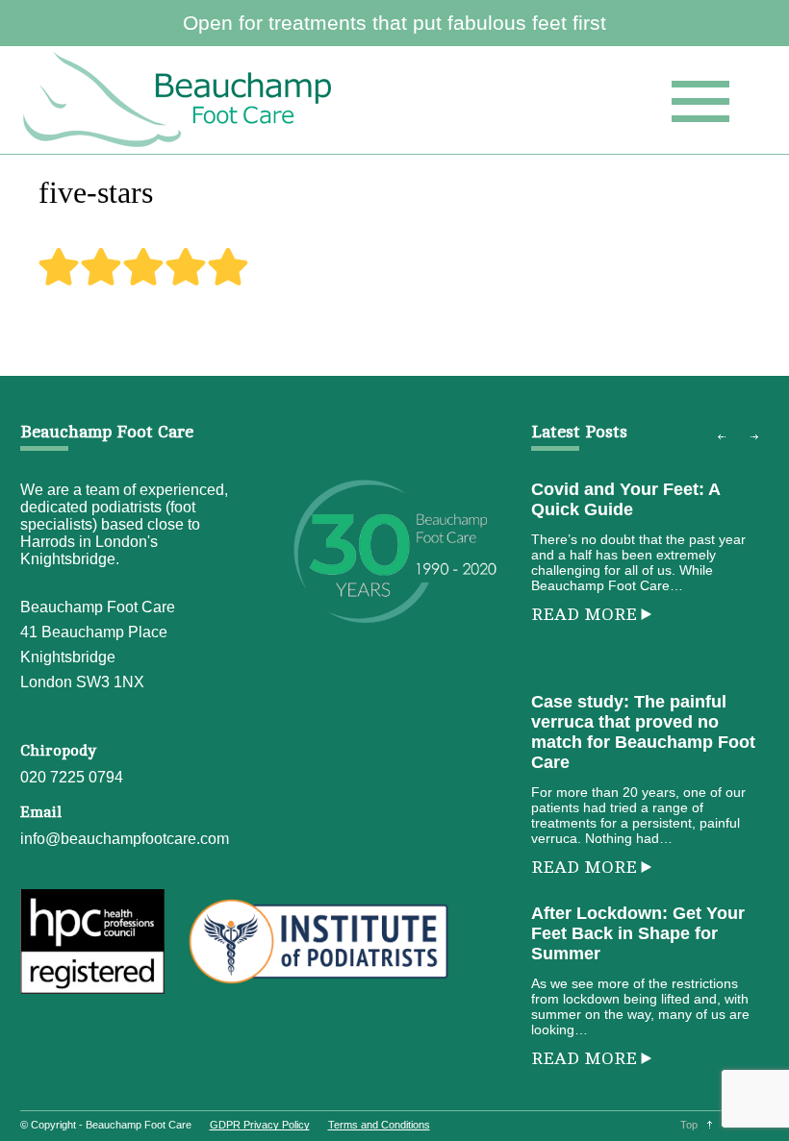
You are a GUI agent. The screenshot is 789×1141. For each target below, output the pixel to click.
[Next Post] (754, 436)
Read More (584, 614)
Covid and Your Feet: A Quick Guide (625, 499)
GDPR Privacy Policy (260, 1124)
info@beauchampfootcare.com (124, 839)
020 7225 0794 (71, 777)
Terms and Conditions (379, 1124)
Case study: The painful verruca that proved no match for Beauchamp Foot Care (643, 732)
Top (689, 1124)
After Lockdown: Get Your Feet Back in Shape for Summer (638, 933)
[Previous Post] (721, 436)
